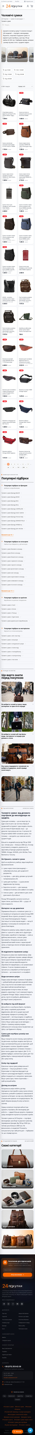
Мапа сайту (22, 1325)
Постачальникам (7, 1319)
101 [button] (18, 467)
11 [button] (28, 464)
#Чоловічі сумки (9, 1406)
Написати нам (8, 1384)
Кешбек (17, 1)
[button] (26, 467)
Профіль (4, 1351)
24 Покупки (4, 19)
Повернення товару (24, 1322)
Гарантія (4, 1316)
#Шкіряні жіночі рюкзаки (12, 1417)
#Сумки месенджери (11, 1425)
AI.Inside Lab (28, 1432)
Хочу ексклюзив (16, 1275)
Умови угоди (5, 1322)
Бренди (4, 1325)
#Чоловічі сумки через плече (23, 1420)
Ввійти (4, 1337)
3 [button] (14, 464)
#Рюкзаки (28, 1406)
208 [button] (23, 467)
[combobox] (25, 86)
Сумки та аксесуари (17, 19)
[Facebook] (13, 1304)
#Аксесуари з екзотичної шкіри (17, 1414)
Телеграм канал (23, 1329)
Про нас (4, 1313)
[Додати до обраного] (14, 94)
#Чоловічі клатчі (8, 1420)
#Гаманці (17, 1409)
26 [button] (8, 467)
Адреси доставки (7, 1354)
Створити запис (6, 1340)
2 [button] (11, 464)
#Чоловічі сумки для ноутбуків (17, 1422)
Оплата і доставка (7, 1)
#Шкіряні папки (26, 1417)
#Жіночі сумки (19, 1406)
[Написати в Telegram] (30, 1430)
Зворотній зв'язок (24, 1313)
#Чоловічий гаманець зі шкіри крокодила (18, 1412)
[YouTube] (17, 1304)
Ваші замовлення (7, 1348)
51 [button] (13, 467)
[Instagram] (8, 1304)
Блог (3, 1329)
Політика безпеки (24, 1319)
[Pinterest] (22, 1304)
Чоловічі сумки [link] (6, 21)
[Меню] (3, 6)
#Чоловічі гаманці (24, 1425)
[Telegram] (4, 1304)
